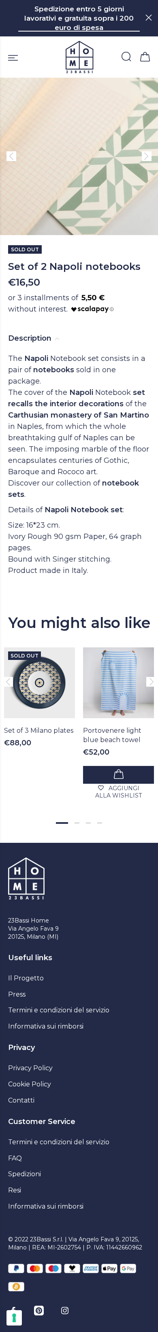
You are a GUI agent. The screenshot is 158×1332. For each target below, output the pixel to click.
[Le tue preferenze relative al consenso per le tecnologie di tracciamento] (14, 1318)
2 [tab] (77, 823)
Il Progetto (26, 978)
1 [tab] (62, 823)
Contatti (21, 1100)
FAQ (15, 1158)
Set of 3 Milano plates (38, 730)
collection (73, 483)
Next (150, 681)
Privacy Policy (30, 1068)
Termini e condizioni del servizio (58, 1010)
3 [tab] (88, 823)
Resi (14, 1190)
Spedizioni (24, 1174)
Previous (7, 681)
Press (17, 994)
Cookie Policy (29, 1084)
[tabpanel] (39, 690)
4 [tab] (99, 823)
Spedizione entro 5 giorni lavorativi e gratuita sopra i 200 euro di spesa (79, 18)
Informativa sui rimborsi (45, 1026)
